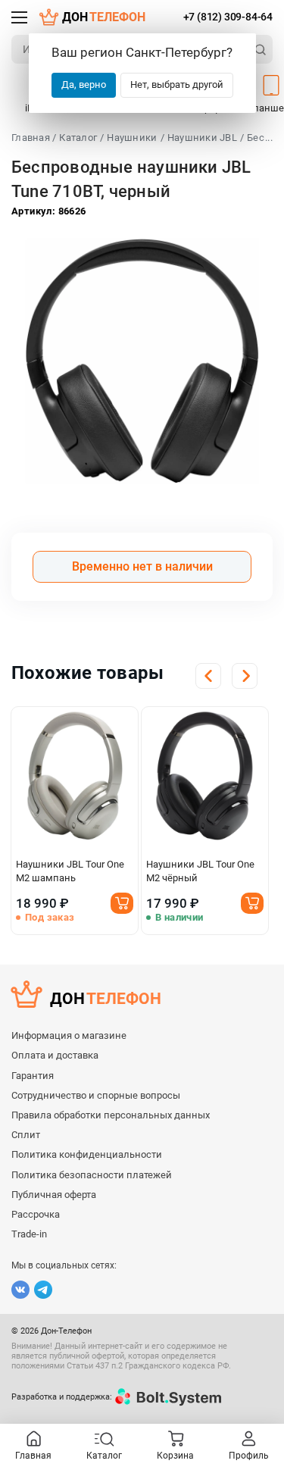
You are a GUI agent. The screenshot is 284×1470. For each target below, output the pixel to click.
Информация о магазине (68, 1035)
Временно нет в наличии (142, 566)
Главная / (33, 137)
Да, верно (83, 84)
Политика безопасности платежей (91, 1175)
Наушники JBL (202, 137)
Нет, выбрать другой (176, 84)
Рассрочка (35, 1214)
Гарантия (32, 1075)
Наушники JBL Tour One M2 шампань (70, 871)
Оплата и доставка (54, 1055)
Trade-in (29, 1234)
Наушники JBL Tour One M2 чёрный (200, 871)
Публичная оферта (53, 1194)
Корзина (175, 1455)
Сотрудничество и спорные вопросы (95, 1095)
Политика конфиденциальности (86, 1154)
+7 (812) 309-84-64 (228, 17)
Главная (33, 1455)
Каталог (78, 137)
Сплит (25, 1134)
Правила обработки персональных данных (110, 1115)
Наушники (132, 137)
